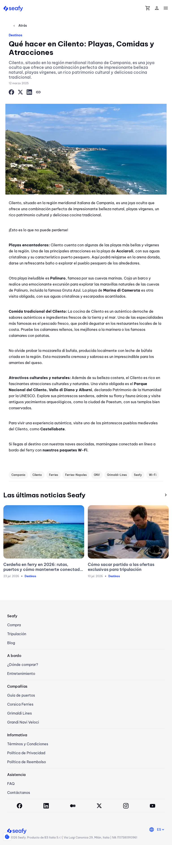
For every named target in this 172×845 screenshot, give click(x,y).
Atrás (20, 26)
